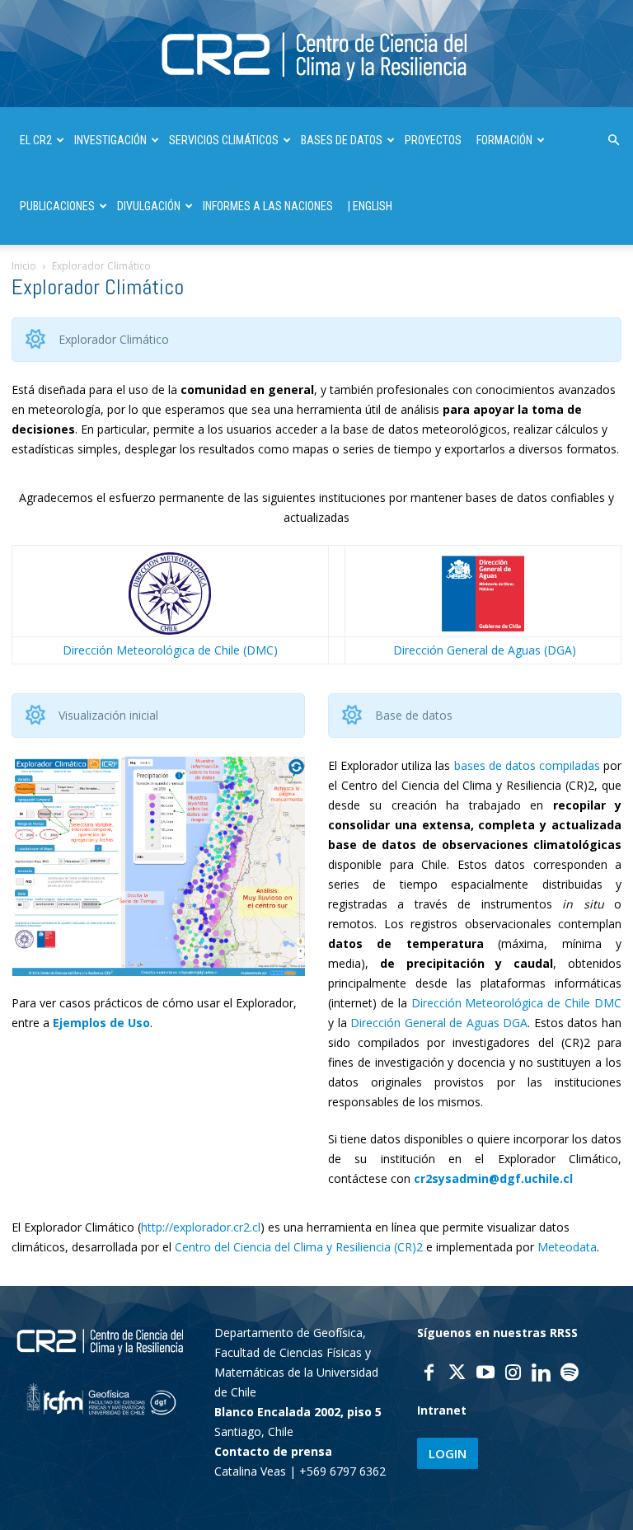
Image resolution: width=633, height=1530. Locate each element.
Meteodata (567, 1247)
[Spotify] (569, 1374)
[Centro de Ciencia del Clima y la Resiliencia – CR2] (316, 54)
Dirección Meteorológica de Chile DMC (516, 1003)
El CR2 (36, 140)
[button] (613, 140)
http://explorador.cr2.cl (200, 1227)
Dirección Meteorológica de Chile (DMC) (170, 650)
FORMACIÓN (504, 140)
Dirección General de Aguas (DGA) (484, 650)
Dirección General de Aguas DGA (439, 1022)
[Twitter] (457, 1374)
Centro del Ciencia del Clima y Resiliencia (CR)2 (299, 1247)
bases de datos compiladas (527, 765)
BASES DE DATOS (341, 140)
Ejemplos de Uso (101, 1022)
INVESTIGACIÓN (110, 140)
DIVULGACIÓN (149, 206)
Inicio (24, 266)
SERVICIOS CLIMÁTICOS (224, 140)
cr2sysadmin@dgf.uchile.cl (493, 1178)
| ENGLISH (370, 206)
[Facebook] (429, 1374)
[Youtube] (485, 1374)
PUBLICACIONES (57, 206)
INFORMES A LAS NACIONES (268, 206)
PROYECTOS (433, 140)
